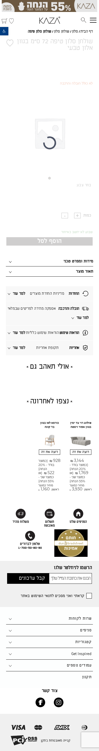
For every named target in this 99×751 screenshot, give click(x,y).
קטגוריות (83, 642)
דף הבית (86, 32)
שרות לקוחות (80, 618)
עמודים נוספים (79, 665)
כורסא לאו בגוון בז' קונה (49, 425)
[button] (4, 31)
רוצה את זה (80, 452)
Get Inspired (81, 653)
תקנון (86, 677)
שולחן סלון (61, 32)
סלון (75, 32)
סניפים (85, 630)
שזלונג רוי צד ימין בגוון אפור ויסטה (80, 425)
